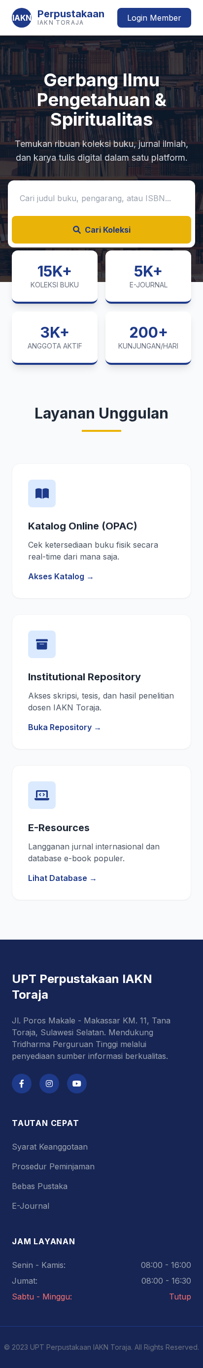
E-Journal (30, 1206)
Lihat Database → (62, 878)
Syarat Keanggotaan (50, 1147)
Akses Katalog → (61, 576)
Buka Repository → (65, 727)
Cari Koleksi (108, 230)
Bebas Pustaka (40, 1186)
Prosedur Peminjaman (53, 1166)
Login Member (154, 18)
